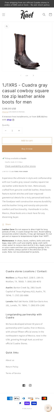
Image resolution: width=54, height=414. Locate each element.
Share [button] (8, 224)
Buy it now (27, 148)
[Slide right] (33, 75)
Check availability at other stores (20, 166)
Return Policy (12, 366)
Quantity (5, 125)
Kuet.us (29, 408)
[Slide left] (21, 75)
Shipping (5, 112)
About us (10, 360)
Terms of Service (13, 373)
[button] (3, 14)
